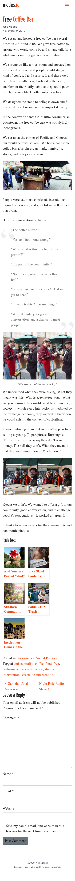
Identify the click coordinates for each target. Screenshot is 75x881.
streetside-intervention (37, 674)
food (48, 663)
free (56, 663)
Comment (11, 717)
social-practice (32, 669)
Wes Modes (10, 26)
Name (8, 773)
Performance (25, 658)
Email (8, 791)
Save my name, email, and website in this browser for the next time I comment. (35, 828)
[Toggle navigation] (67, 5)
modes (11, 5)
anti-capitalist (23, 663)
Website (8, 808)
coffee (39, 663)
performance (11, 669)
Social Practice (46, 658)
